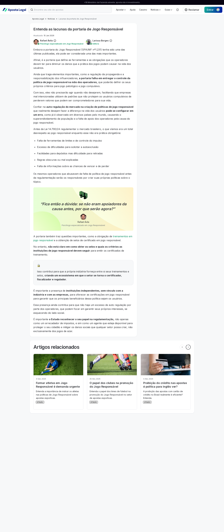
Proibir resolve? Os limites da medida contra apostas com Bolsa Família (162, 386)
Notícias (51, 19)
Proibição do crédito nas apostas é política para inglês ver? (111, 384)
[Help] (177, 10)
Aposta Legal (38, 19)
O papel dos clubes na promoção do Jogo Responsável (58, 384)
